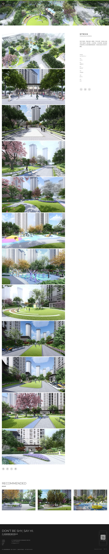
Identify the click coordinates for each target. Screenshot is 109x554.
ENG (95, 3)
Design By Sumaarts (98, 549)
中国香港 (3, 540)
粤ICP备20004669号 (29, 549)
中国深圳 (3, 541)
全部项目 (101, 3)
